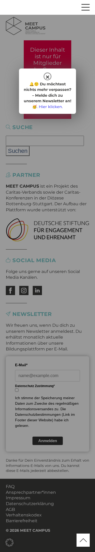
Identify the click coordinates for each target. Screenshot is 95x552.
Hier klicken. (51, 106)
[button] (9, 542)
